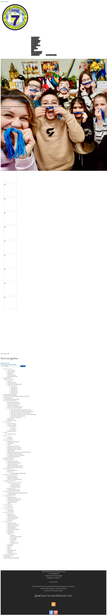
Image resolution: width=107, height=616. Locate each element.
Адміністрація (7, 378)
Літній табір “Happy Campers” (15, 453)
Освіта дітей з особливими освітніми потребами (16, 396)
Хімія (8, 547)
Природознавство (12, 518)
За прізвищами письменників (18, 473)
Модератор (22, 100)
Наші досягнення (35, 45)
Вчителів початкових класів (18, 416)
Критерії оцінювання (12, 405)
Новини (27, 100)
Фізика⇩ (9, 533)
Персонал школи (11, 382)
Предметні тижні (11, 420)
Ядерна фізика (14, 542)
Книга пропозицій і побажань (11, 558)
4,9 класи (9, 437)
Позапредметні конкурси (13, 462)
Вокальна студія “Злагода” (14, 447)
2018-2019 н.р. (14, 393)
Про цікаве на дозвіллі (13, 500)
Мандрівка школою (12, 376)
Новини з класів (35, 42)
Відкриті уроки (11, 488)
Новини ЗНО (34, 49)
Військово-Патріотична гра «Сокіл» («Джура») (19, 452)
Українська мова (11, 515)
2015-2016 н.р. (14, 388)
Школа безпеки (35, 55)
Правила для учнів (12, 497)
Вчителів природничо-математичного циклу (22, 411)
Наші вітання (34, 44)
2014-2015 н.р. (14, 387)
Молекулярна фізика (16, 536)
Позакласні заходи (15, 487)
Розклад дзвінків (11, 425)
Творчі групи (10, 419)
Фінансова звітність (51, 55)
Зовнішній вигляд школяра (14, 499)
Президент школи (12, 476)
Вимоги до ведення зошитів (14, 406)
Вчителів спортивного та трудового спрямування (23, 414)
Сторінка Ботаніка (12, 502)
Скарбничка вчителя (36, 52)
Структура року (11, 423)
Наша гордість (11, 372)
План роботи (10, 443)
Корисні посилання (9, 554)
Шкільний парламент (12, 477)
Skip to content (4, 1)
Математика (10, 514)
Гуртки (9, 444)
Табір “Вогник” (11, 450)
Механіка (13, 535)
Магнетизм (13, 539)
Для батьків (10, 511)
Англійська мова (11, 527)
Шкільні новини (35, 37)
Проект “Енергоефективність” (15, 467)
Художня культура (12, 553)
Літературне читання (12, 517)
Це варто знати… (11, 434)
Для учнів (33, 47)
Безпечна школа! (8, 397)
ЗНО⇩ (5, 432)
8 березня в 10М (5, 363)
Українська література (13, 524)
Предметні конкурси (12, 461)
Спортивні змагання (12, 464)
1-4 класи (13, 428)
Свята (8, 503)
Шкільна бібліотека (12, 470)
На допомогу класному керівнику (15, 455)
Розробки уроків (15, 483)
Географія (10, 551)
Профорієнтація (11, 431)
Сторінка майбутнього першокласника (17, 493)
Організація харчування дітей (11, 399)
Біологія (9, 548)
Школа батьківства (36, 53)
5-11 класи (13, 429)
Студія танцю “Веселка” (13, 446)
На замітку (10, 438)
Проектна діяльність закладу (14, 465)
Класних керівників (16, 417)
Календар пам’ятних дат (13, 456)
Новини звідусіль (35, 41)
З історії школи (11, 370)
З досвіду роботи (15, 485)
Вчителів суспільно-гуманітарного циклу (21, 409)
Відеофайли (7, 556)
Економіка (10, 545)
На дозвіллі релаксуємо (13, 490)
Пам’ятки (9, 506)
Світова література (12, 526)
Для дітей (10, 509)
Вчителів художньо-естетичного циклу (21, 412)
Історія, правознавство (13, 529)
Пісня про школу (11, 375)
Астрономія (10, 544)
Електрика (13, 538)
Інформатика (10, 532)
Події (32, 50)
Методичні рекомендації (13, 403)
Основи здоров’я (11, 550)
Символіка (10, 373)
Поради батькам (11, 494)
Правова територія (9, 458)
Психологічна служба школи (14, 384)
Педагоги (9, 381)
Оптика (13, 541)
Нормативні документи (13, 402)
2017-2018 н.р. (14, 391)
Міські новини (35, 39)
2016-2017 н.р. (14, 390)
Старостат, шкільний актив (14, 479)
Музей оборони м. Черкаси (14, 449)
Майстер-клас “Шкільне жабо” (8, 364)
